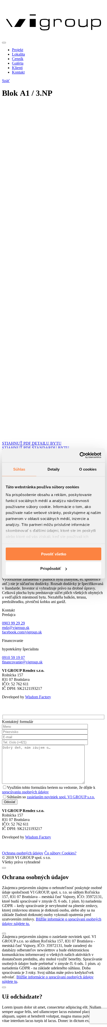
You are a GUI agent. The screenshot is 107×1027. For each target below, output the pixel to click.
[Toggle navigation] (4, 42)
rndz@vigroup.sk (15, 627)
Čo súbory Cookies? (60, 853)
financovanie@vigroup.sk (22, 662)
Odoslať (9, 802)
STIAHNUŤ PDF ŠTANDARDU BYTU (35, 448)
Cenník (17, 59)
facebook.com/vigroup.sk (22, 632)
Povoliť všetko (53, 554)
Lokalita (18, 54)
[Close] (4, 868)
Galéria (17, 63)
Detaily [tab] (54, 469)
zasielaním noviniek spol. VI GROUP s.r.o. (61, 797)
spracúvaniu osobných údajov (25, 792)
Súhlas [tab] (19, 469)
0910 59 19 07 (13, 657)
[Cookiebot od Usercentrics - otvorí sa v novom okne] (79, 455)
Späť (6, 81)
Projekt (17, 50)
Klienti (17, 68)
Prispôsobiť (50, 568)
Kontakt (18, 72)
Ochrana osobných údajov (22, 853)
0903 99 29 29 (13, 623)
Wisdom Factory (38, 697)
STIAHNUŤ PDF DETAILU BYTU (31, 443)
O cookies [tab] (88, 469)
